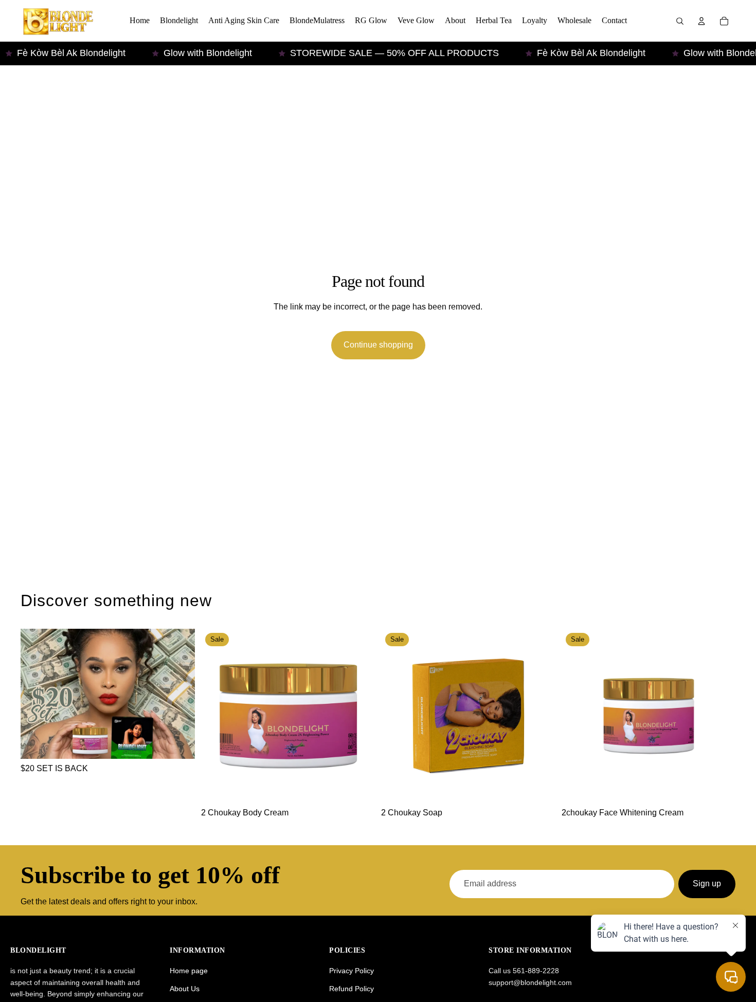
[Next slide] (359, 716)
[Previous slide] (216, 716)
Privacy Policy (351, 971)
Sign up (707, 883)
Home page (189, 971)
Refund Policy (351, 989)
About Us (185, 989)
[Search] (680, 21)
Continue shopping (378, 344)
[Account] (701, 21)
